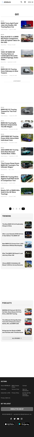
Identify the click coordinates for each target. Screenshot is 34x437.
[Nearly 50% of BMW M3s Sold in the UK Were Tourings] (27, 192)
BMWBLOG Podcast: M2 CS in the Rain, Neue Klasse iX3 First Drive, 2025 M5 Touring (11, 312)
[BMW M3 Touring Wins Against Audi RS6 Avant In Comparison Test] (27, 178)
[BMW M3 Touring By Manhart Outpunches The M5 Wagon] (27, 124)
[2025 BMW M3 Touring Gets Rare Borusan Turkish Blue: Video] (27, 151)
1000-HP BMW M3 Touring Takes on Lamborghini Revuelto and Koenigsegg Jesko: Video (9, 55)
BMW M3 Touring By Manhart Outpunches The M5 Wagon (9, 125)
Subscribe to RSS (5, 393)
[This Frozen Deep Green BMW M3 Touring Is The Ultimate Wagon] (27, 165)
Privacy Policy (15, 393)
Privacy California (5, 398)
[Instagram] (22, 419)
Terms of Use (15, 389)
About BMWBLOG (5, 385)
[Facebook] (12, 419)
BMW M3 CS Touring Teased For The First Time (9, 111)
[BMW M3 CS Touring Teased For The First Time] (27, 111)
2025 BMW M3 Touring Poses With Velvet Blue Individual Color (10, 138)
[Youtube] (18, 419)
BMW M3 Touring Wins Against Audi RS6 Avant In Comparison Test (10, 178)
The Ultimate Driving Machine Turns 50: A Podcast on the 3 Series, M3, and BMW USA (11, 321)
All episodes (16, 338)
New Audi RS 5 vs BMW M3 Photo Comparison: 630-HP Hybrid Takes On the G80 (10, 39)
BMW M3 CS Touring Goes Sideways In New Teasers (9, 71)
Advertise (3, 389)
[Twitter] (15, 419)
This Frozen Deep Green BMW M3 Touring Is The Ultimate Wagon (10, 165)
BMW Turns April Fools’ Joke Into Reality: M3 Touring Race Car (9, 25)
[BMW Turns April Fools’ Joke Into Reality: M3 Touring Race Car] (27, 25)
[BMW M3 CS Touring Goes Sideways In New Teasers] (27, 71)
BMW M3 (2, 21)
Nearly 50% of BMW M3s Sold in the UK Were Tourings (10, 192)
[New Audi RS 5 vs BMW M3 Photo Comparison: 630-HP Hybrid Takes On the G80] (27, 38)
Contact (24, 385)
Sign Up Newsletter (25, 390)
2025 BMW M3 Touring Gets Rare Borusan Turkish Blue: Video (9, 151)
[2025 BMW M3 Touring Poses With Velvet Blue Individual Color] (27, 138)
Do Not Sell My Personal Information (26, 394)
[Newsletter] (25, 2)
